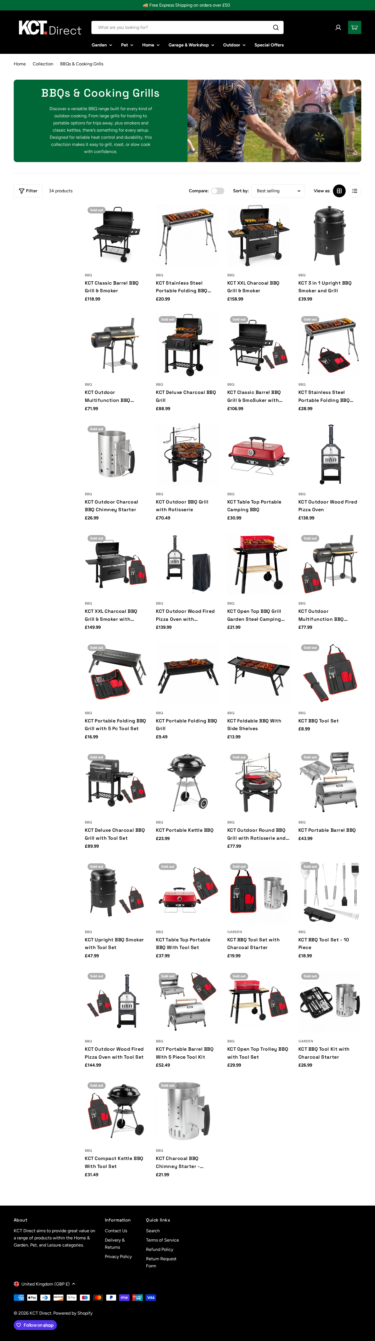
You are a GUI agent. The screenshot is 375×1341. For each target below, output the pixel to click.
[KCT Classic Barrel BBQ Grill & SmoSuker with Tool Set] (258, 344)
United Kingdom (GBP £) (45, 1284)
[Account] (338, 27)
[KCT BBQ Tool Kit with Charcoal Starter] (329, 1001)
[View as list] (354, 190)
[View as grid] (339, 190)
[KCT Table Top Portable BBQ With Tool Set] (187, 892)
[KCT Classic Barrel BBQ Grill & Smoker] (116, 235)
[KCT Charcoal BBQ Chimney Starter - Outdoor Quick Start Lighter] (187, 1111)
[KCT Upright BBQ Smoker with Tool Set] (116, 892)
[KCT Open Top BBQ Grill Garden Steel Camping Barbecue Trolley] (258, 563)
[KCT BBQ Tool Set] (329, 673)
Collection (43, 63)
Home (20, 63)
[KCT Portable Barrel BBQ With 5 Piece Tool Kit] (187, 1001)
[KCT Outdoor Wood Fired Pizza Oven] (329, 454)
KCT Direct (40, 1313)
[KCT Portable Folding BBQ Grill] (187, 673)
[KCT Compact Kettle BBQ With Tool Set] (116, 1111)
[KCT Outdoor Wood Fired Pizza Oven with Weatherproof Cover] (187, 563)
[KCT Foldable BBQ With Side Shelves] (258, 673)
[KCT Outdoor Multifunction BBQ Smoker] (116, 344)
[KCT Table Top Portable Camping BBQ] (258, 454)
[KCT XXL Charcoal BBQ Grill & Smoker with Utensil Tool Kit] (116, 563)
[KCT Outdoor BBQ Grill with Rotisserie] (187, 454)
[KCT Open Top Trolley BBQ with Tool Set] (258, 1001)
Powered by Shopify (73, 1313)
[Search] (276, 27)
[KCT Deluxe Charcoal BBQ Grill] (187, 344)
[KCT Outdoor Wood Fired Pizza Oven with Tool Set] (116, 1001)
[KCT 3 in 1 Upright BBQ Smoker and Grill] (329, 235)
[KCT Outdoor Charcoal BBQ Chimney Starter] (116, 454)
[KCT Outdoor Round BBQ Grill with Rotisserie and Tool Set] (258, 782)
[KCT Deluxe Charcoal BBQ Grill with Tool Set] (116, 782)
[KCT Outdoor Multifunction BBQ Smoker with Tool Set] (329, 563)
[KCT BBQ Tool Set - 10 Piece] (329, 892)
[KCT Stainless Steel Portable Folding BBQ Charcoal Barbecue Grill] (187, 235)
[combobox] (187, 27)
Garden (234, 932)
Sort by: (241, 190)
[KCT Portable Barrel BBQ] (329, 782)
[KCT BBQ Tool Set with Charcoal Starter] (258, 892)
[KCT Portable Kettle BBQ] (187, 782)
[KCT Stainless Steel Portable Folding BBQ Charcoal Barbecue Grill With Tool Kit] (329, 344)
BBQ (88, 275)
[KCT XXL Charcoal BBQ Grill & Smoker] (258, 235)
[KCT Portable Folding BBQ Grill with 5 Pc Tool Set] (116, 673)
